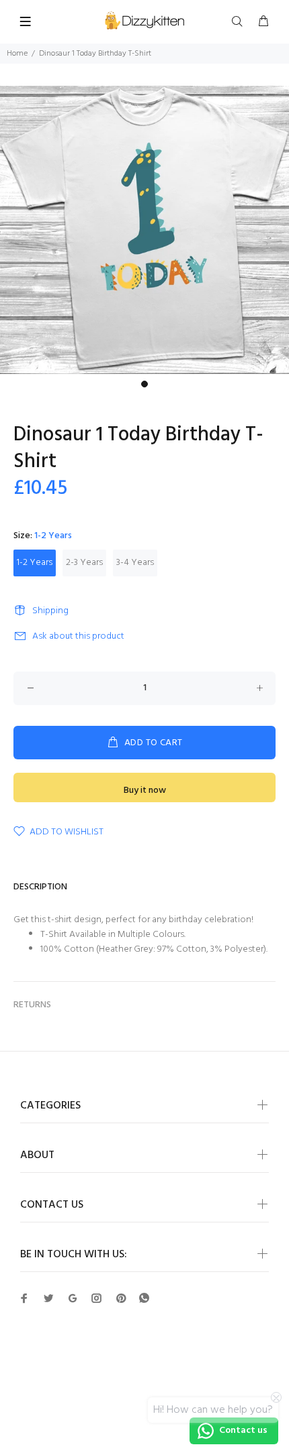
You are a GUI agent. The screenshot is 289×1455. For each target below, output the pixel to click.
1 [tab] (144, 384)
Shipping (50, 611)
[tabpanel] (144, 230)
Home (17, 53)
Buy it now (145, 790)
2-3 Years (84, 562)
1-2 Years (34, 562)
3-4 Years (135, 562)
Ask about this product (78, 636)
